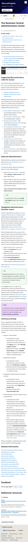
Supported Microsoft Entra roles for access (12, 36)
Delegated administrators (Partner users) (12, 40)
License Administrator (10, 149)
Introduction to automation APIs (10, 464)
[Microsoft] (14, 16)
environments (22, 296)
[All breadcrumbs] (2, 19)
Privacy (9, 536)
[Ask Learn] (23, 19)
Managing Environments (8, 452)
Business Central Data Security (9, 462)
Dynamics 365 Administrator (11, 92)
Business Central (9, 19)
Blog (20, 533)
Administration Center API (8, 458)
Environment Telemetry (7, 456)
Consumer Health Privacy (7, 538)
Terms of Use (19, 538)
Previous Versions (13, 533)
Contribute (3, 536)
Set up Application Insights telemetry (14, 64)
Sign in (25, 15)
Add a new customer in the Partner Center (12, 468)
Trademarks (4, 540)
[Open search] (21, 15)
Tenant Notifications (6, 454)
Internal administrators (8, 38)
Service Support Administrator (12, 117)
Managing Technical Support (9, 460)
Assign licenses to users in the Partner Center (13, 470)
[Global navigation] (1, 15)
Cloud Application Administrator (12, 127)
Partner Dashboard (16, 247)
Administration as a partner (10, 314)
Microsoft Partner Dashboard (9, 466)
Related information (7, 41)
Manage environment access (12, 62)
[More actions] (25, 19)
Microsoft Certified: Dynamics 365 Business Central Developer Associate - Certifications (13, 512)
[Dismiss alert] (26, 2)
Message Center (16, 123)
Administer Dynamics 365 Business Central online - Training (13, 502)
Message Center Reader (10, 121)
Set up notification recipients (12, 60)
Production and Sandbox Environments (12, 450)
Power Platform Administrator (12, 111)
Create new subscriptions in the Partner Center (14, 472)
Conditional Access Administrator (13, 139)
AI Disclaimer (4, 533)
